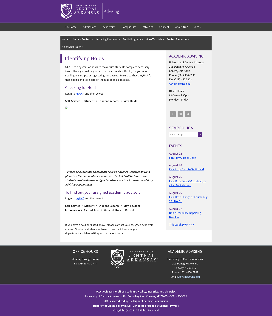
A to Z (197, 27)
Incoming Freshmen (108, 39)
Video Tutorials (155, 39)
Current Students (83, 39)
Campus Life (129, 27)
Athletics (148, 27)
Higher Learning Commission (150, 301)
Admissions (89, 27)
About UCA (181, 27)
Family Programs (133, 39)
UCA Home (70, 27)
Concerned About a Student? (150, 305)
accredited (118, 301)
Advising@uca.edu (179, 83)
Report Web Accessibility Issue (112, 305)
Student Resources (178, 39)
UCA (105, 301)
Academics (109, 27)
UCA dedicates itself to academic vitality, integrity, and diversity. (136, 291)
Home (66, 39)
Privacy (174, 305)
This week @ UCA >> (181, 224)
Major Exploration (72, 46)
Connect (164, 27)
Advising (111, 11)
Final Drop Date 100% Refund (186, 169)
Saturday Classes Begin (182, 157)
